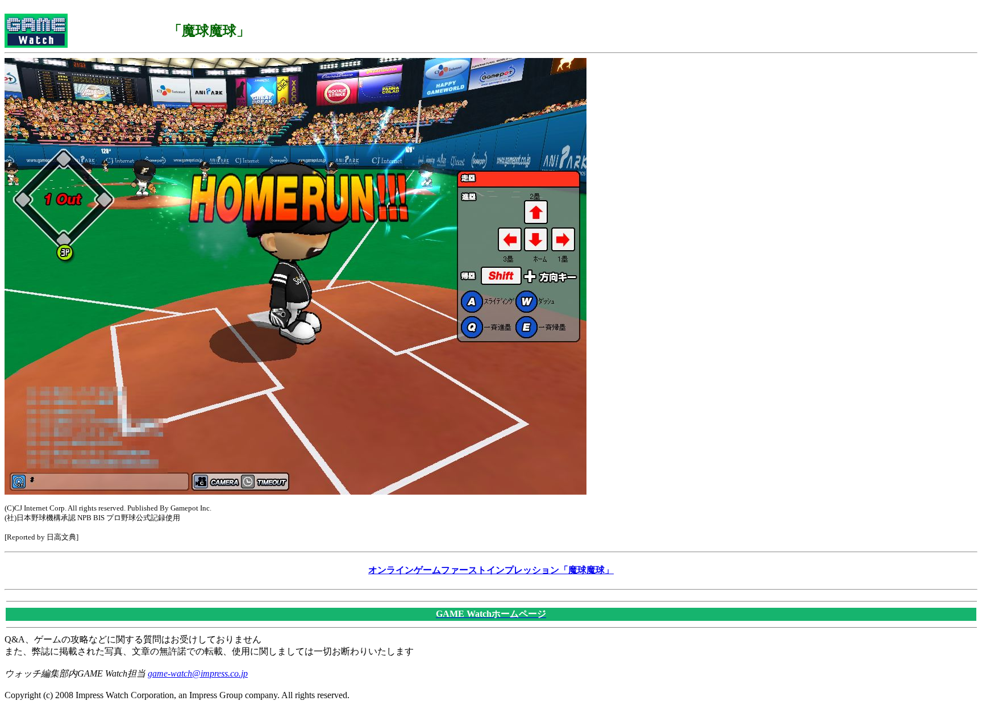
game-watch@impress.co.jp (198, 673)
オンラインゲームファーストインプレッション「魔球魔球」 (491, 570)
